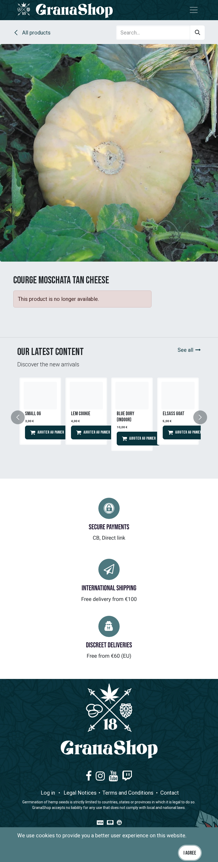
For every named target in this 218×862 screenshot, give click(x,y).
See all (185, 350)
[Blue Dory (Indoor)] (132, 395)
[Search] (197, 32)
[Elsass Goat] (178, 395)
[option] (40, 417)
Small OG (33, 413)
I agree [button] (189, 853)
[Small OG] (40, 395)
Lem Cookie (80, 413)
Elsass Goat (174, 413)
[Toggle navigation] (194, 10)
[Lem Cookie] (86, 395)
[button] (21, 417)
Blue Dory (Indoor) (125, 416)
